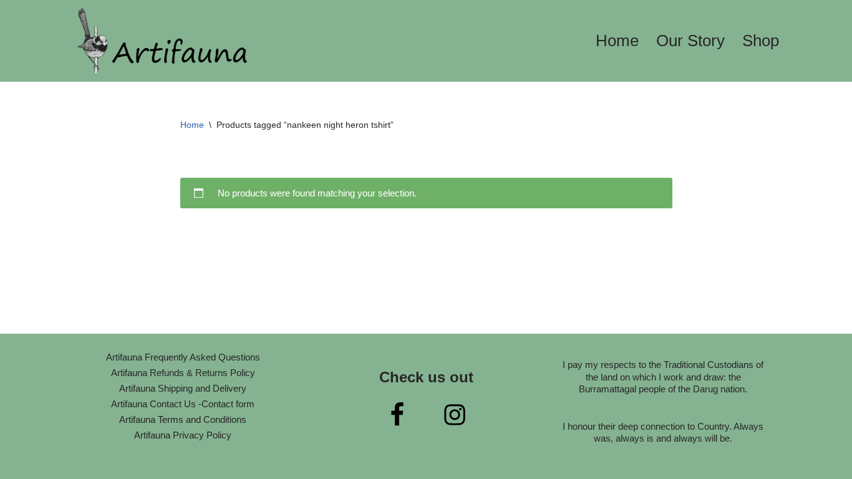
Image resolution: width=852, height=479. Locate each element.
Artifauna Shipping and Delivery (182, 388)
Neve (81, 465)
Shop (760, 40)
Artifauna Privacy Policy (182, 435)
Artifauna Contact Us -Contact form (182, 404)
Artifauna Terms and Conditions (182, 419)
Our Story (690, 40)
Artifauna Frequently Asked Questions (183, 357)
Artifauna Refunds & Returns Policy (183, 372)
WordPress (174, 465)
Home (617, 40)
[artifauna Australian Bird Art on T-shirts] (164, 41)
